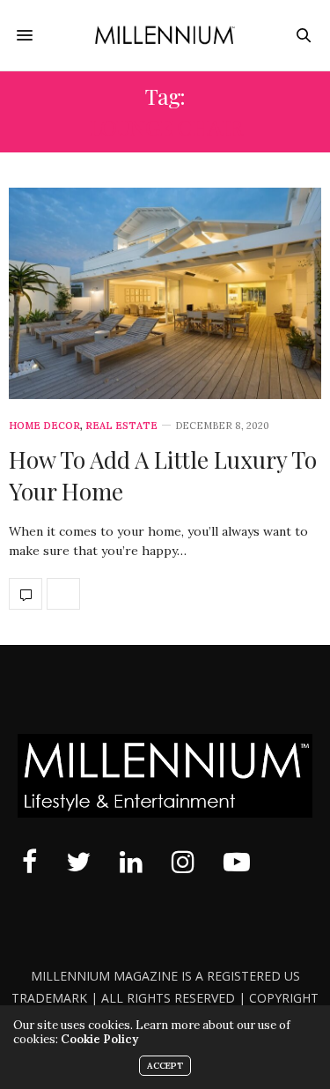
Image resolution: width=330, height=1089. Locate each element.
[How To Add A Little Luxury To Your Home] (165, 293)
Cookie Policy (99, 1039)
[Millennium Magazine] (165, 35)
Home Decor (44, 426)
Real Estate (121, 426)
